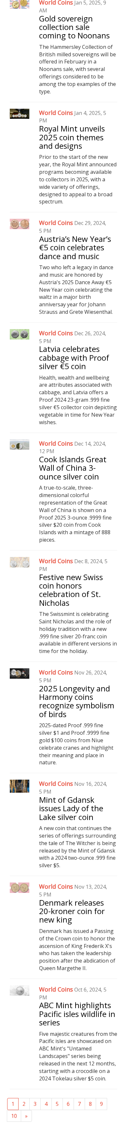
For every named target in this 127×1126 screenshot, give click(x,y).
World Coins (56, 113)
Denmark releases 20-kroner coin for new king (72, 911)
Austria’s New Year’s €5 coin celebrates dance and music (75, 247)
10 (14, 1115)
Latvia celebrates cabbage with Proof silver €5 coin (74, 357)
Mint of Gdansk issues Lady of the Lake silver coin (71, 808)
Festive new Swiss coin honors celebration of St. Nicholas (71, 590)
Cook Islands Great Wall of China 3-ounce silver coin (72, 468)
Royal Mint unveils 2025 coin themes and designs (72, 137)
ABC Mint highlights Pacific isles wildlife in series (77, 1014)
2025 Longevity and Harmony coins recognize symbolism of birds (76, 701)
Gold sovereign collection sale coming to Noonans (74, 27)
